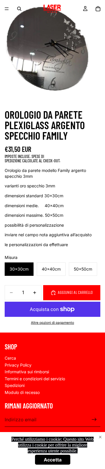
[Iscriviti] (94, 419)
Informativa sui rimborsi (27, 371)
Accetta (53, 460)
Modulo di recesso (22, 392)
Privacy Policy (18, 364)
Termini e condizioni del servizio (35, 378)
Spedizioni (14, 385)
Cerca (10, 358)
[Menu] (6, 8)
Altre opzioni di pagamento (52, 323)
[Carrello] (98, 8)
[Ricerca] (19, 8)
